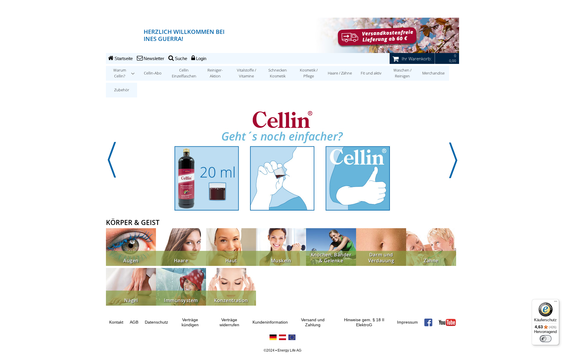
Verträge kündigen (190, 322)
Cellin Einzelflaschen (184, 73)
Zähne (431, 261)
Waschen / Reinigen (402, 73)
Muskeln (281, 261)
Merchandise (433, 73)
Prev (111, 160)
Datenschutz (156, 322)
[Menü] (555, 302)
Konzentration (231, 300)
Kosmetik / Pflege (309, 73)
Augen (131, 261)
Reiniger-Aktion (215, 73)
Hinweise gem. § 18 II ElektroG (364, 322)
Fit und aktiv (371, 73)
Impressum (407, 322)
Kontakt (116, 322)
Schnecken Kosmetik (277, 73)
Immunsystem (181, 300)
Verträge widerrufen (229, 322)
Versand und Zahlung (313, 322)
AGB (134, 322)
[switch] (545, 338)
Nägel (131, 300)
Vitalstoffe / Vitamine (246, 73)
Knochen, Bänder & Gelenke (331, 258)
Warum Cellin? (119, 73)
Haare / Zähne (340, 73)
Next (453, 160)
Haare (181, 261)
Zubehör (121, 89)
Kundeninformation (270, 322)
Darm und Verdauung (381, 258)
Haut (231, 261)
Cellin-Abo (153, 73)
